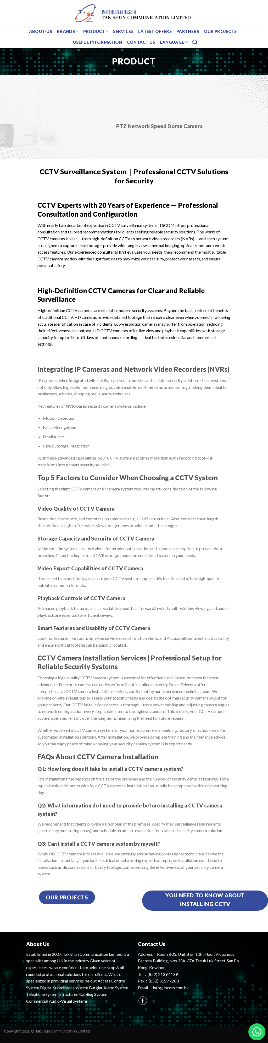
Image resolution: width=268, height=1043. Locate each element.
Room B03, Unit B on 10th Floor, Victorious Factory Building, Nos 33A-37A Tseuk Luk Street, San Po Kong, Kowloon (188, 961)
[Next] (256, 117)
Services (123, 31)
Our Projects (220, 31)
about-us (40, 31)
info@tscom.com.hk (171, 987)
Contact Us (141, 42)
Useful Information (97, 42)
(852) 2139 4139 (163, 974)
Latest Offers (155, 31)
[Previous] (12, 117)
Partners (187, 31)
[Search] (194, 42)
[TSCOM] (134, 13)
